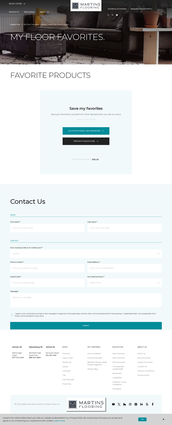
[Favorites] (112, 15)
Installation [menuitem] (117, 378)
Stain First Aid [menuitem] (118, 358)
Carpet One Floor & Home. (32, 404)
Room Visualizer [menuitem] (94, 354)
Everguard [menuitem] (116, 389)
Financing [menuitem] (66, 384)
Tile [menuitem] (64, 375)
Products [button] (14, 12)
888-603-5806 (35, 357)
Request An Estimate (141, 9)
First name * (15, 222)
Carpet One (15, 24)
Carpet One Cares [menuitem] (145, 362)
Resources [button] (29, 12)
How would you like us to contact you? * (26, 248)
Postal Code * (15, 277)
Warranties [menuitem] (117, 373)
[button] (108, 15)
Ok (142, 419)
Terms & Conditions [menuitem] (145, 371)
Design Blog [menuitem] (92, 369)
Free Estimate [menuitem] (68, 380)
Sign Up (95, 159)
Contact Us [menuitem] (142, 367)
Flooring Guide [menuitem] (118, 362)
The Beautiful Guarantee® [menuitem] (118, 368)
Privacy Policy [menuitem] (143, 375)
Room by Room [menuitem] (144, 358)
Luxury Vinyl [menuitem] (67, 358)
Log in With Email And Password (84, 131)
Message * (14, 291)
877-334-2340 (18, 357)
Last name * (92, 222)
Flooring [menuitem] (65, 354)
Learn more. (59, 421)
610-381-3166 (51, 355)
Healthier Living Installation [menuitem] (119, 383)
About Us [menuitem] (141, 354)
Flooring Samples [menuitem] (94, 358)
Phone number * (17, 262)
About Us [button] (44, 12)
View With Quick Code (84, 141)
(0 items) (117, 15)
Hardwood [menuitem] (66, 362)
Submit (86, 326)
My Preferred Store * (95, 277)
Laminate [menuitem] (66, 371)
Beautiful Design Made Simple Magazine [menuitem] (97, 363)
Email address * (93, 262)
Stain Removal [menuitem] (118, 354)
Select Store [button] (15, 4)
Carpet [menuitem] (65, 367)
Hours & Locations (117, 9)
